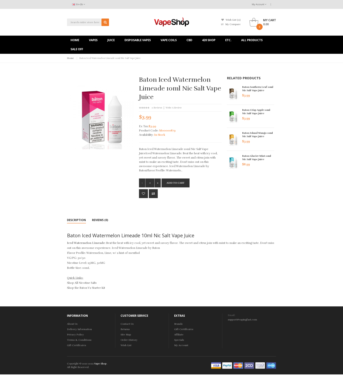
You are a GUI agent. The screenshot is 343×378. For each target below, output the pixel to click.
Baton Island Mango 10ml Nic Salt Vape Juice (257, 134)
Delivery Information (79, 329)
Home (70, 58)
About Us (72, 323)
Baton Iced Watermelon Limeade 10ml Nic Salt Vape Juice (110, 58)
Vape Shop (100, 363)
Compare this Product (153, 193)
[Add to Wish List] (143, 193)
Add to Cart (175, 182)
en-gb (79, 4)
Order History (129, 339)
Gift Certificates (76, 345)
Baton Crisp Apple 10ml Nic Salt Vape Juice (256, 111)
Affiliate (178, 334)
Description (76, 220)
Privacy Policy (75, 334)
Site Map (126, 334)
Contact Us (127, 323)
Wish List (126, 345)
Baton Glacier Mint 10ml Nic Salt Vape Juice (256, 157)
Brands (178, 323)
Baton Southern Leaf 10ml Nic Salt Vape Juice (257, 89)
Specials (179, 339)
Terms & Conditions (79, 339)
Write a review (174, 108)
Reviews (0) (100, 220)
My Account (258, 4)
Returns (125, 329)
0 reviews (157, 108)
